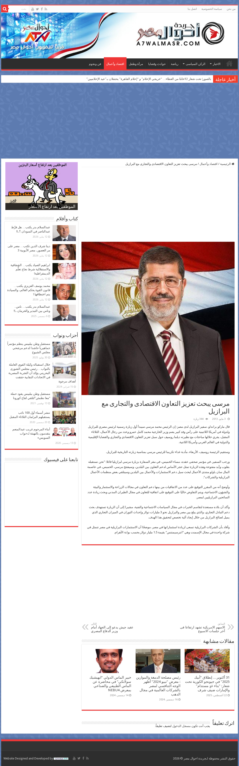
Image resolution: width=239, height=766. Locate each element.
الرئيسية (229, 63)
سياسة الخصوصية (211, 9)
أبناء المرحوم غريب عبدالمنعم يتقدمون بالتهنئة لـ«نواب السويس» (31, 433)
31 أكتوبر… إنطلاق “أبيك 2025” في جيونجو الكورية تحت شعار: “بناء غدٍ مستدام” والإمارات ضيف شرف (207, 683)
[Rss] (46, 9)
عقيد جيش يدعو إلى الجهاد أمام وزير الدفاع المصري (112, 627)
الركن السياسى (195, 64)
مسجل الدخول (181, 726)
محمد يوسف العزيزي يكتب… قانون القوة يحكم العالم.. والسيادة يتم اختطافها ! (28, 290)
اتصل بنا (192, 9)
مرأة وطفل (136, 64)
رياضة (174, 64)
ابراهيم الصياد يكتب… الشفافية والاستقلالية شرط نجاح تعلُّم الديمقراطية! (30, 269)
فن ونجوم (95, 64)
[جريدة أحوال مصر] (119, 35)
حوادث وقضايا (157, 64)
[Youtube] (33, 9)
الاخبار (217, 64)
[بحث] (4, 8)
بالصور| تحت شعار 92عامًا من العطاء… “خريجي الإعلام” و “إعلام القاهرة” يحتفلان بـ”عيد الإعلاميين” (148, 79)
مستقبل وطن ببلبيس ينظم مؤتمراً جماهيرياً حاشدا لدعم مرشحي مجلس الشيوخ (28, 348)
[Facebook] (41, 9)
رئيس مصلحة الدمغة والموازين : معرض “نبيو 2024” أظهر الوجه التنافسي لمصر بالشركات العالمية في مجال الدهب (158, 685)
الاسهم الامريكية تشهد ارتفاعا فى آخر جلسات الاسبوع (202, 627)
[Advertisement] (119, 121)
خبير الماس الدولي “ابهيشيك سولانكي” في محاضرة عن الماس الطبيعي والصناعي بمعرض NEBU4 (110, 683)
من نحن (231, 9)
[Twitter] (37, 9)
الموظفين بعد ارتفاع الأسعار (52, 207)
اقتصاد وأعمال (115, 64)
